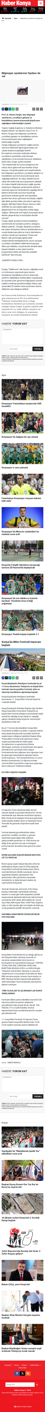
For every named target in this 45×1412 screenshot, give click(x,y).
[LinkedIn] (9, 109)
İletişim (24, 1365)
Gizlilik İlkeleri (34, 1365)
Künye (16, 1365)
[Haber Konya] (16, 3)
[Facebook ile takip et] (17, 1373)
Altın (5, 8)
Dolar (25, 8)
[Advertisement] (22, 48)
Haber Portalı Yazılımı (24, 1406)
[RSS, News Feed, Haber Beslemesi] (28, 1373)
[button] (33, 109)
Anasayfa (7, 18)
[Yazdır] (17, 109)
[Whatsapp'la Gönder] (13, 109)
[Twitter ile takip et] (22, 1373)
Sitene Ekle (22, 1368)
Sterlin (40, 8)
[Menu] (41, 3)
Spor (16, 18)
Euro (33, 8)
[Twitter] (6, 109)
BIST (15, 8)
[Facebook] (3, 109)
